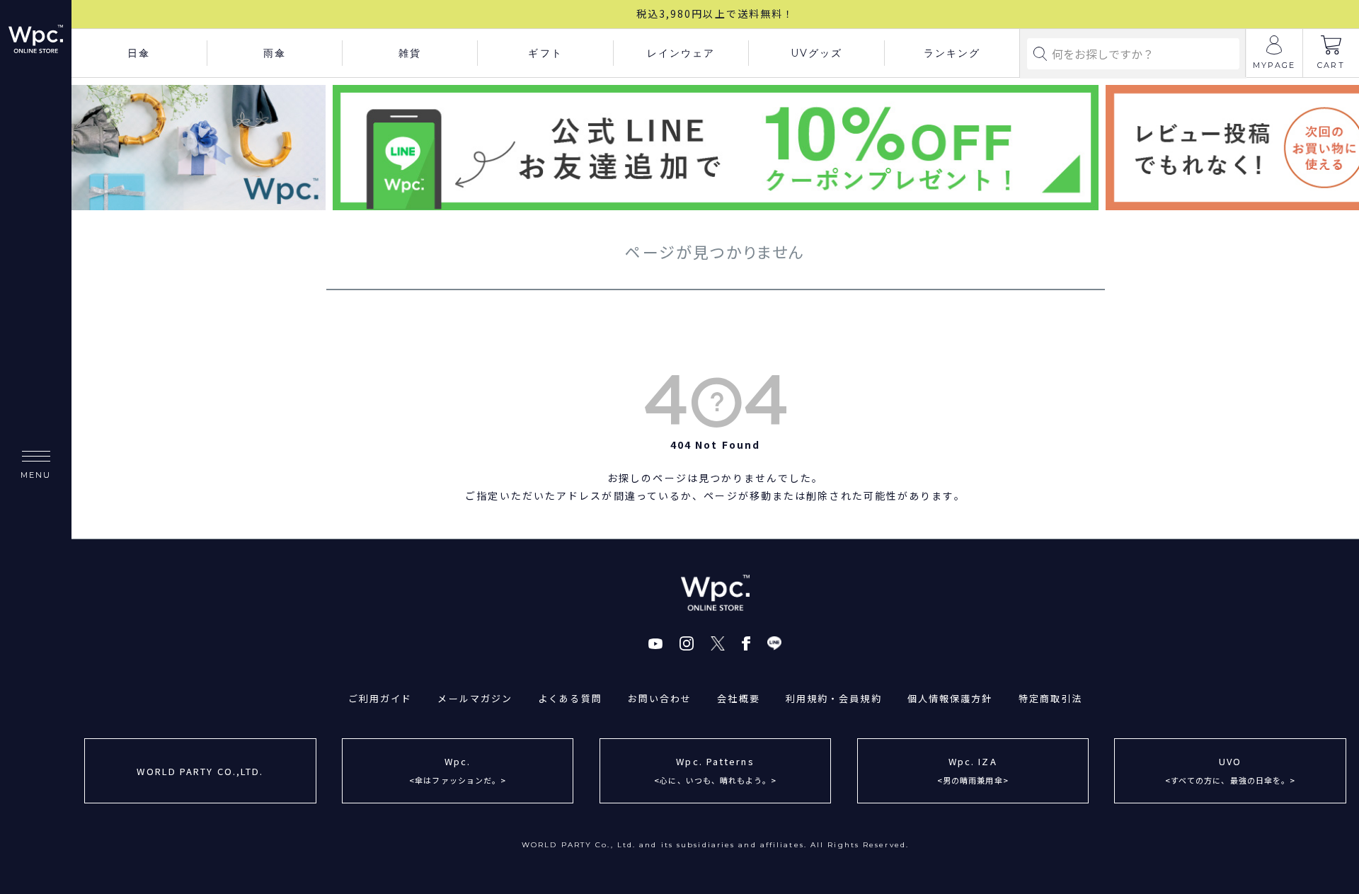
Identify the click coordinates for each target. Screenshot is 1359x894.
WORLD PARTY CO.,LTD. (200, 771)
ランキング (952, 53)
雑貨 (409, 53)
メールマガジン (474, 698)
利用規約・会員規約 (834, 698)
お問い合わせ (660, 698)
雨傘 (274, 53)
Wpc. (457, 770)
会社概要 (738, 698)
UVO (1230, 770)
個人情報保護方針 (950, 698)
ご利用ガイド (380, 698)
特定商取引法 (1051, 698)
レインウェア (681, 53)
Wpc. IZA (973, 770)
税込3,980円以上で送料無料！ (715, 13)
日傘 (138, 53)
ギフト (545, 53)
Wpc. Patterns (715, 770)
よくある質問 (570, 698)
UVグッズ (817, 53)
